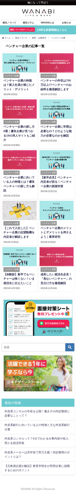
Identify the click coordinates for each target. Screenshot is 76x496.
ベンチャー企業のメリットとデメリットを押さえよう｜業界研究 (56, 232)
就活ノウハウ (9, 22)
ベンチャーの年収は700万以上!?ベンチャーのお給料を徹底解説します (56, 85)
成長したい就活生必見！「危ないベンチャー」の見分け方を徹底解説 (56, 278)
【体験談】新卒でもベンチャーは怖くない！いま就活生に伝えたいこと (19, 278)
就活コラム (28, 22)
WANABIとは (47, 22)
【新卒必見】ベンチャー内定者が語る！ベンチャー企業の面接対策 (56, 182)
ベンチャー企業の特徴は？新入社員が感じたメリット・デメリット (19, 85)
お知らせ (66, 22)
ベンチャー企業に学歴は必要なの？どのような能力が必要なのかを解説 (56, 131)
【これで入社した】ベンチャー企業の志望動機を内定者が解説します (19, 232)
